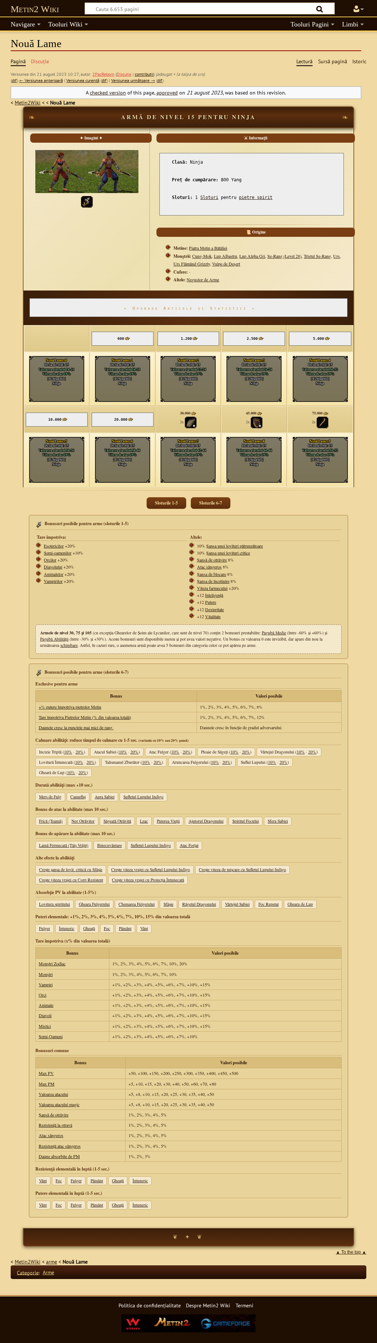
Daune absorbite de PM (59, 1156)
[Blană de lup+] (191, 421)
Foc (107, 928)
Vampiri (46, 984)
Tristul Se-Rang (317, 256)
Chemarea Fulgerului (137, 904)
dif (14, 80)
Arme (48, 1272)
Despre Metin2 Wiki (208, 1305)
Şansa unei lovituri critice (228, 553)
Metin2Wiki (27, 102)
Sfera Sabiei (278, 821)
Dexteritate (214, 609)
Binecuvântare (109, 845)
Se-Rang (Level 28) (284, 256)
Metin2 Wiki (35, 9)
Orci (42, 995)
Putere (210, 602)
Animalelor (53, 574)
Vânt (144, 928)
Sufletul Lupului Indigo (143, 796)
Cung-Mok (202, 256)
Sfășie (168, 904)
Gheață (89, 928)
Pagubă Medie (274, 632)
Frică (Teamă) (51, 821)
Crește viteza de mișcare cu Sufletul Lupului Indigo (242, 869)
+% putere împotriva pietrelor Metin (70, 707)
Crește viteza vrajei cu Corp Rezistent (71, 880)
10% (68, 752)
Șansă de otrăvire (212, 560)
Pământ (125, 928)
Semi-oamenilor (57, 553)
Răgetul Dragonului (199, 904)
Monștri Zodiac (52, 963)
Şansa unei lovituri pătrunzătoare (234, 546)
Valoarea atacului (53, 1094)
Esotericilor (54, 546)
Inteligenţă (214, 595)
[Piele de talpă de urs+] (257, 421)
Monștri (46, 974)
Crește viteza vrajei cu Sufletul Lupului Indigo (150, 869)
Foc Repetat (268, 904)
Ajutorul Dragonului (205, 821)
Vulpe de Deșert (226, 264)
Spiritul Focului (245, 821)
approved (167, 92)
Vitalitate (213, 616)
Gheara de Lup (300, 904)
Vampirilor (53, 581)
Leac (144, 821)
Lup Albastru (225, 256)
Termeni (244, 1305)
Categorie (28, 1272)
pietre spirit (255, 197)
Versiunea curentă (82, 80)
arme (51, 1261)
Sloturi (209, 197)
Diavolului (53, 567)
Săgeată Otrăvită (117, 821)
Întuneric (66, 928)
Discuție (124, 74)
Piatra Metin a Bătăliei (208, 248)
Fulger (44, 928)
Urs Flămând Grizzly (191, 264)
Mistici (45, 1026)
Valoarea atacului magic (59, 1104)
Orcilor (50, 560)
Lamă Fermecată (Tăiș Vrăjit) (63, 845)
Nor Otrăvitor (83, 821)
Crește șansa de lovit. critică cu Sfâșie (70, 869)
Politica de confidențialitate (150, 1305)
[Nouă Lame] (87, 200)
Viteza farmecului (212, 588)
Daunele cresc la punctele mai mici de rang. (76, 727)
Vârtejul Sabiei (237, 904)
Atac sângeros (209, 567)
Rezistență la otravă (55, 1125)
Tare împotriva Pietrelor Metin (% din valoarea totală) (85, 717)
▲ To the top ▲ (351, 1252)
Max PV (46, 1073)
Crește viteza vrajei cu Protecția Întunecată (148, 880)
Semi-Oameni (51, 1036)
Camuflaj (78, 796)
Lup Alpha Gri (252, 256)
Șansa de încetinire (213, 581)
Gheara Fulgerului (94, 904)
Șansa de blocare (211, 574)
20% (79, 752)
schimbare (69, 645)
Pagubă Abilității (54, 639)
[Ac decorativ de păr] (322, 421)
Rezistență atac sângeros (60, 1146)
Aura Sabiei (104, 796)
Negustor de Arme (203, 279)
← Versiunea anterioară (41, 80)
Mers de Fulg (50, 796)
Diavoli (45, 1015)
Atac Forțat (189, 845)
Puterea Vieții (168, 821)
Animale (46, 1005)
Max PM (46, 1084)
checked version (108, 92)
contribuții (144, 74)
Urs (336, 256)
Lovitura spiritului (54, 904)
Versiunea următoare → (133, 80)
